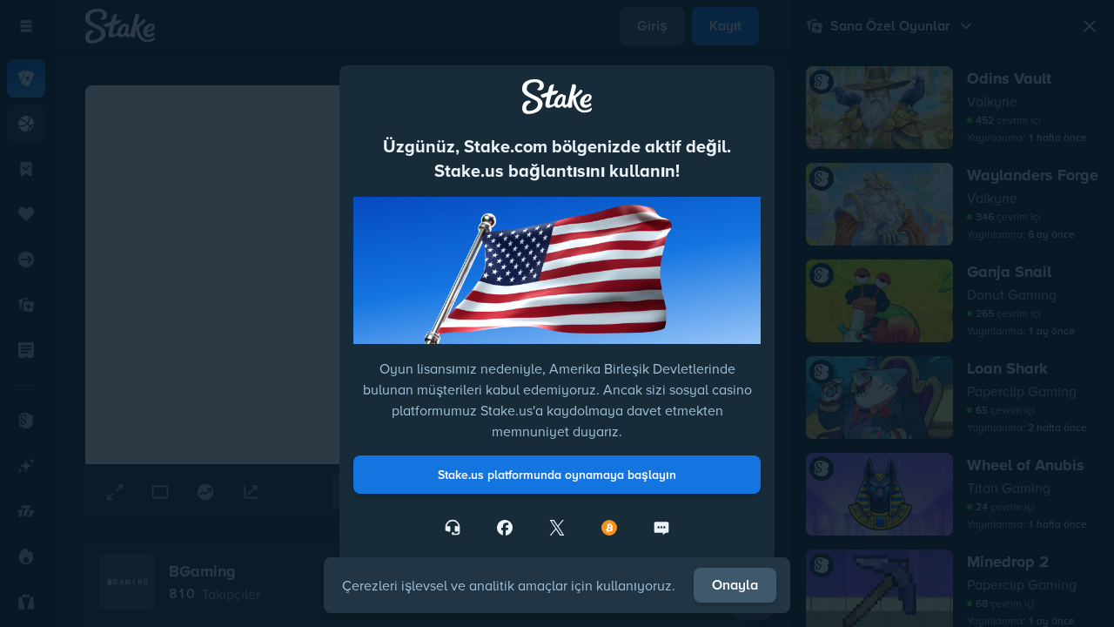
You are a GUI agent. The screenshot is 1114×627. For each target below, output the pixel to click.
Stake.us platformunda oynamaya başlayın (557, 474)
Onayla (735, 585)
